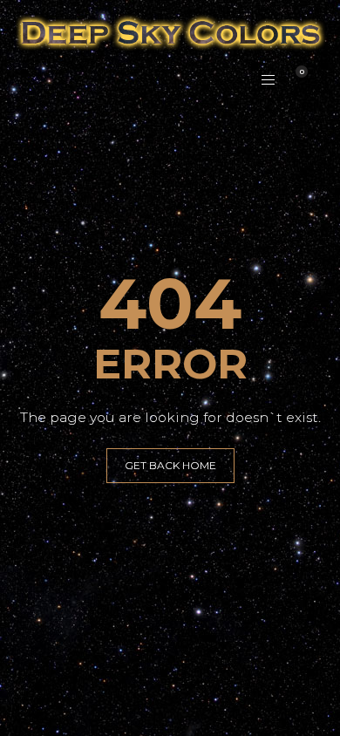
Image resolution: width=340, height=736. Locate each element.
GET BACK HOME (170, 465)
